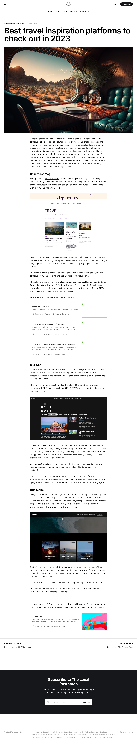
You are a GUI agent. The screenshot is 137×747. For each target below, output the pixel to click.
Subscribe (127, 4)
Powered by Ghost (126, 732)
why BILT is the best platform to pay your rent (70, 369)
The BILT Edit (71, 385)
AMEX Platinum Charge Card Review (65, 732)
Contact (73, 11)
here (54, 291)
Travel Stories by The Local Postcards (74, 734)
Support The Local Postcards (44, 737)
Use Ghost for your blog (103, 737)
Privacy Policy (71, 737)
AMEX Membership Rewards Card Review (45, 734)
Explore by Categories (42, 732)
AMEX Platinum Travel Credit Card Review (94, 732)
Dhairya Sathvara (13, 24)
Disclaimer (60, 737)
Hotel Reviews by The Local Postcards (103, 734)
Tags (65, 11)
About (58, 11)
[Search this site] (5, 4)
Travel (24, 24)
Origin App (62, 494)
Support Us (84, 11)
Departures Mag (52, 178)
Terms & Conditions (85, 737)
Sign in (115, 4)
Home (50, 11)
